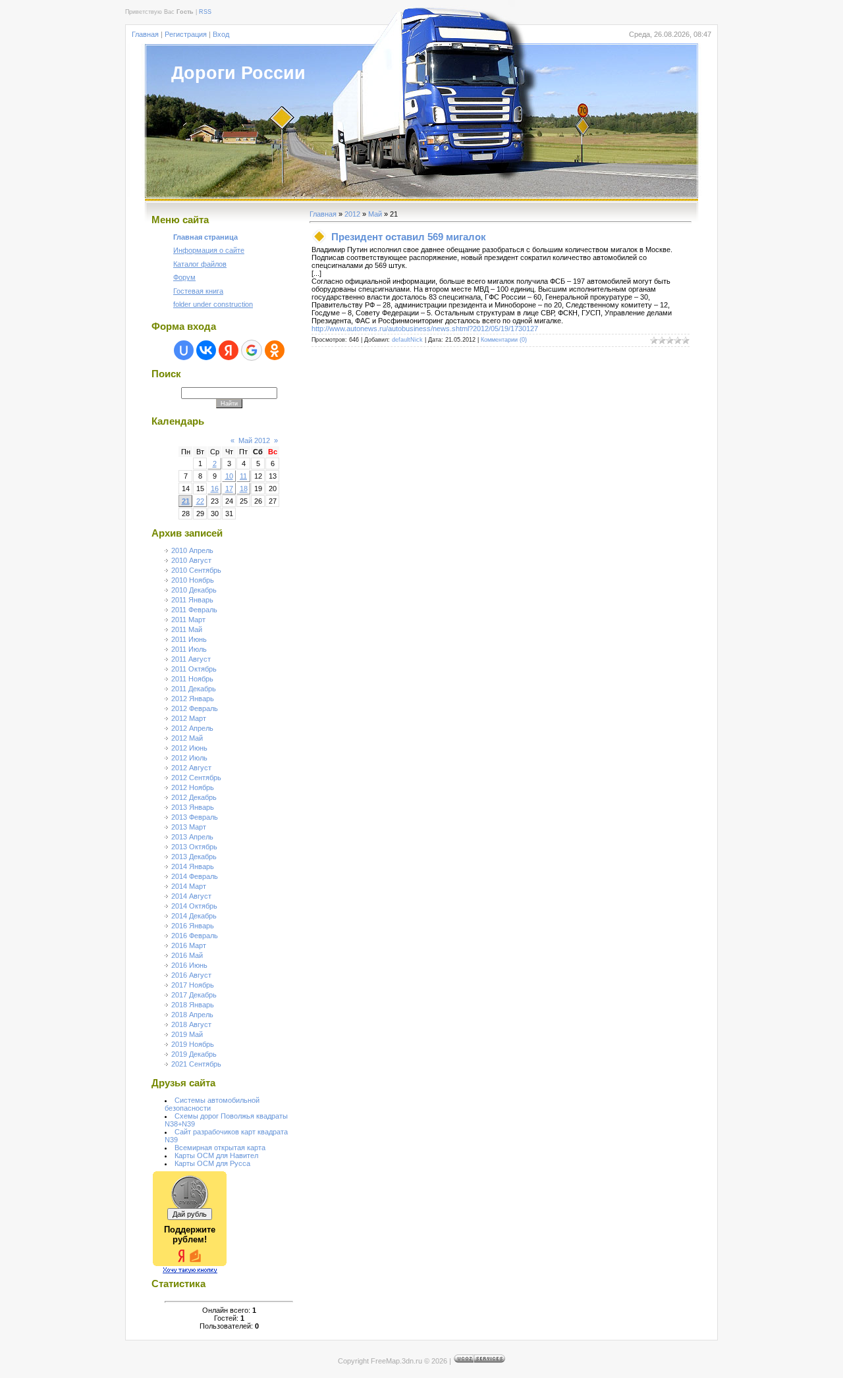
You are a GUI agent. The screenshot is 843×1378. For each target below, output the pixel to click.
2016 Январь (192, 926)
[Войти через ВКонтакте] (206, 350)
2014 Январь (192, 866)
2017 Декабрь (194, 995)
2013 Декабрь (194, 857)
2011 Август (191, 659)
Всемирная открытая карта (220, 1148)
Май (375, 214)
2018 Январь (192, 1005)
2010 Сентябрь (196, 570)
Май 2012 (254, 440)
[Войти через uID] (184, 350)
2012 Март (188, 718)
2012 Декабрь (194, 797)
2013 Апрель (192, 837)
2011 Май (186, 629)
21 (186, 501)
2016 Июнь (189, 965)
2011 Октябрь (194, 669)
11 (243, 476)
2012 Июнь (189, 748)
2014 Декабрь (194, 916)
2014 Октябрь (194, 906)
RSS (205, 12)
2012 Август (191, 768)
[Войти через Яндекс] (228, 350)
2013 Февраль (194, 817)
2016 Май (187, 955)
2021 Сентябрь (196, 1064)
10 (229, 476)
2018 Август (191, 1024)
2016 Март (188, 945)
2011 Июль (189, 649)
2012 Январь (192, 698)
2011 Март (188, 619)
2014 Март (188, 886)
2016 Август (191, 975)
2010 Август (191, 560)
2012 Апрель (192, 728)
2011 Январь (192, 600)
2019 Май (187, 1034)
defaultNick (407, 339)
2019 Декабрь (194, 1054)
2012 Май (187, 738)
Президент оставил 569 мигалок (408, 236)
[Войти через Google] (251, 350)
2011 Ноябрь (192, 679)
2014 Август (191, 896)
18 (244, 488)
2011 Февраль (194, 610)
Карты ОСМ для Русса (212, 1163)
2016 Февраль (194, 936)
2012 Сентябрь (196, 778)
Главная (145, 34)
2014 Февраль (194, 876)
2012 (352, 214)
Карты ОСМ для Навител (216, 1155)
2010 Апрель (192, 550)
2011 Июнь (189, 639)
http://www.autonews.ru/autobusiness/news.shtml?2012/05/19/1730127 (425, 328)
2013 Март (188, 827)
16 (215, 488)
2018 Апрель (192, 1015)
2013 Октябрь (194, 847)
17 (229, 488)
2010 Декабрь (194, 590)
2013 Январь (192, 807)
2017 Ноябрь (192, 985)
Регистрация (186, 34)
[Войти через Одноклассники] (275, 350)
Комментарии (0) (504, 339)
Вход (221, 34)
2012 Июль (189, 758)
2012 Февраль (194, 708)
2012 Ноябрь (192, 787)
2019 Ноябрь (192, 1044)
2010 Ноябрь (192, 580)
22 (200, 501)
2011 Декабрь (193, 689)
